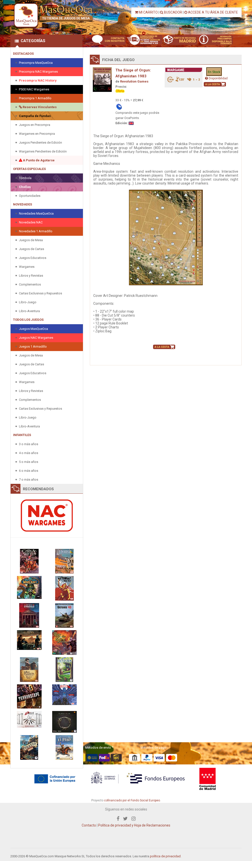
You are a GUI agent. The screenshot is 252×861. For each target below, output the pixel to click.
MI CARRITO (148, 12)
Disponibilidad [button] (218, 78)
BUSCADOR (172, 12)
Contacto (89, 825)
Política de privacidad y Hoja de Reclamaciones (134, 825)
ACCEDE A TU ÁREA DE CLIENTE (212, 12)
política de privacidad (165, 856)
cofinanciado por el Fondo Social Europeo (132, 800)
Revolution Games (134, 81)
